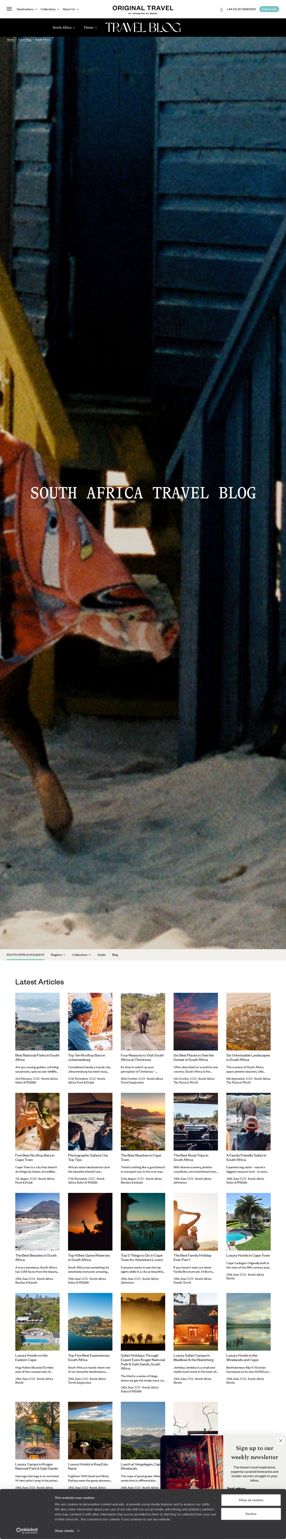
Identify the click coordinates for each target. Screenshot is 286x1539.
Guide (102, 954)
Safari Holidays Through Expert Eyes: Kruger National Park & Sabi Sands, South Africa (143, 1362)
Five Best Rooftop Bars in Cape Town (34, 1157)
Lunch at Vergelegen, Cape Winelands (141, 1466)
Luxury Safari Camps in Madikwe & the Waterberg (194, 1357)
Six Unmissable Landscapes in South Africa (248, 1057)
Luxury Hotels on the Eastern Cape (31, 1357)
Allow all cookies (251, 1500)
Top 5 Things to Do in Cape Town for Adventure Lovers (142, 1257)
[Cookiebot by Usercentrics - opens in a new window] (27, 1531)
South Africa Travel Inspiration (142, 1080)
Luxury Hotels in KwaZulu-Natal (88, 1466)
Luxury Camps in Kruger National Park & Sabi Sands (36, 1466)
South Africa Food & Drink (86, 1080)
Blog (115, 954)
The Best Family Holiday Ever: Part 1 (192, 1257)
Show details (64, 1531)
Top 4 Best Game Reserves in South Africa (89, 1257)
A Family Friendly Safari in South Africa (246, 1157)
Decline (251, 1513)
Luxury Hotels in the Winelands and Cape (242, 1357)
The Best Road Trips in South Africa (191, 1157)
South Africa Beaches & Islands (141, 1180)
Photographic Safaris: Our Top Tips (88, 1157)
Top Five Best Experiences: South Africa (89, 1357)
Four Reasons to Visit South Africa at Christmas (142, 1057)
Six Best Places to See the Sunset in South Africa (194, 1057)
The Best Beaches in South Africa (36, 1257)
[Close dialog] (280, 1440)
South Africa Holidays (25, 954)
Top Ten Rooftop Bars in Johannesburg (86, 1057)
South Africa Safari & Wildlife (86, 1180)
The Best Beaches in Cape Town (141, 1157)
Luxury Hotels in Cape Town (248, 1255)
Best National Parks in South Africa (37, 1057)
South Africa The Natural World (194, 1080)
